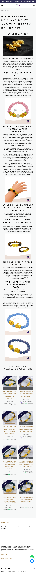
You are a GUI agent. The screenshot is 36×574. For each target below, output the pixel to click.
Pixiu (8, 10)
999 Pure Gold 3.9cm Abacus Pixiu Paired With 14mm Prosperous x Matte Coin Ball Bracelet (9, 499)
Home (2, 10)
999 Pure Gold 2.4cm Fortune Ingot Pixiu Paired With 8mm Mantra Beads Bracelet (9, 395)
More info (13, 404)
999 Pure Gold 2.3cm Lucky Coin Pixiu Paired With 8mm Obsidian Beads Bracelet (9, 465)
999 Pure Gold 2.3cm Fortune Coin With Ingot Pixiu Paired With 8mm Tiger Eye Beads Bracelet (9, 430)
